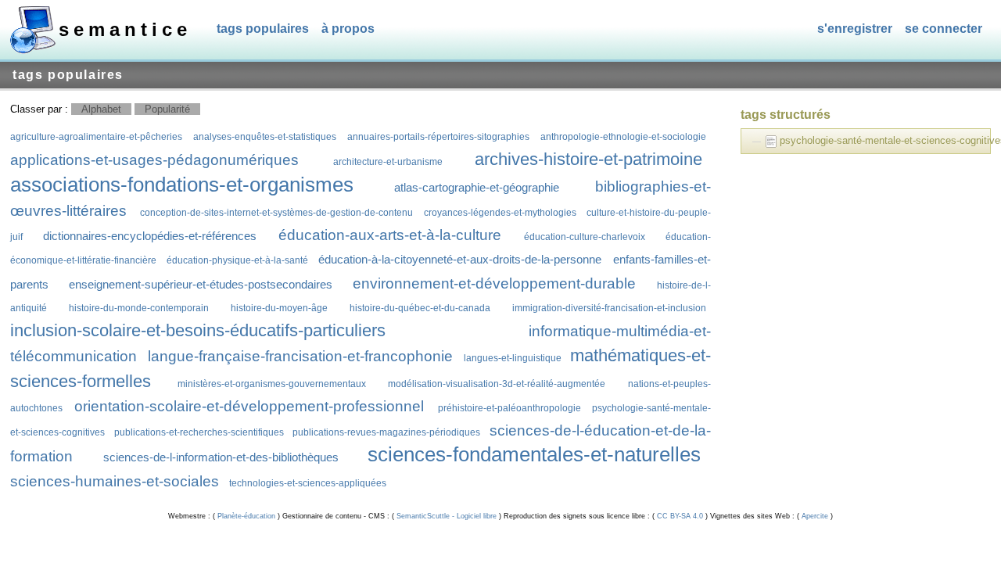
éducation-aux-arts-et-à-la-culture (389, 235)
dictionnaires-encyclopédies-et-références (150, 235)
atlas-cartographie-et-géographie (476, 187)
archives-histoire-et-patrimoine (588, 159)
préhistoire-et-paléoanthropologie (509, 408)
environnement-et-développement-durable (494, 283)
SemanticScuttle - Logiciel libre (446, 516)
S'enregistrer (854, 28)
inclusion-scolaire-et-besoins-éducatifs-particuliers (198, 330)
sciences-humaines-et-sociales (114, 481)
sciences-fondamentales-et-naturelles (534, 454)
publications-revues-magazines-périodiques (386, 432)
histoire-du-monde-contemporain (139, 308)
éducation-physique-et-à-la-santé (237, 260)
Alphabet (101, 109)
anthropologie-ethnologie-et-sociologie (623, 136)
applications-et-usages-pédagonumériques (154, 160)
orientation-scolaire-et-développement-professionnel (249, 406)
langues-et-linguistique (512, 358)
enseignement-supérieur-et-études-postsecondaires (200, 284)
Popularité (167, 109)
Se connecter (943, 28)
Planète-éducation (246, 516)
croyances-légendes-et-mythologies (500, 212)
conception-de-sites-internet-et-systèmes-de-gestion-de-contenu (276, 212)
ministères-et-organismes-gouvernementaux (272, 383)
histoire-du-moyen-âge (279, 308)
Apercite (815, 516)
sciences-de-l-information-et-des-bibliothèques (221, 457)
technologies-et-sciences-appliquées (307, 483)
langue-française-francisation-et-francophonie (300, 356)
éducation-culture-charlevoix (584, 236)
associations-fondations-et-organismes (181, 184)
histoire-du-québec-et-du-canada (420, 308)
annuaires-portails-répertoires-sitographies (438, 136)
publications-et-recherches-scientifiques (199, 432)
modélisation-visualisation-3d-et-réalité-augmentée (496, 383)
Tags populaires (263, 28)
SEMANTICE (125, 29)
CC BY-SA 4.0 (680, 516)
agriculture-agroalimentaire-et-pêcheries (96, 136)
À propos (348, 28)
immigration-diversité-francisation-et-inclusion (609, 308)
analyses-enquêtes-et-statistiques (264, 136)
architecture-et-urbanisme (388, 161)
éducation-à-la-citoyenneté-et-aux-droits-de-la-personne (459, 259)
